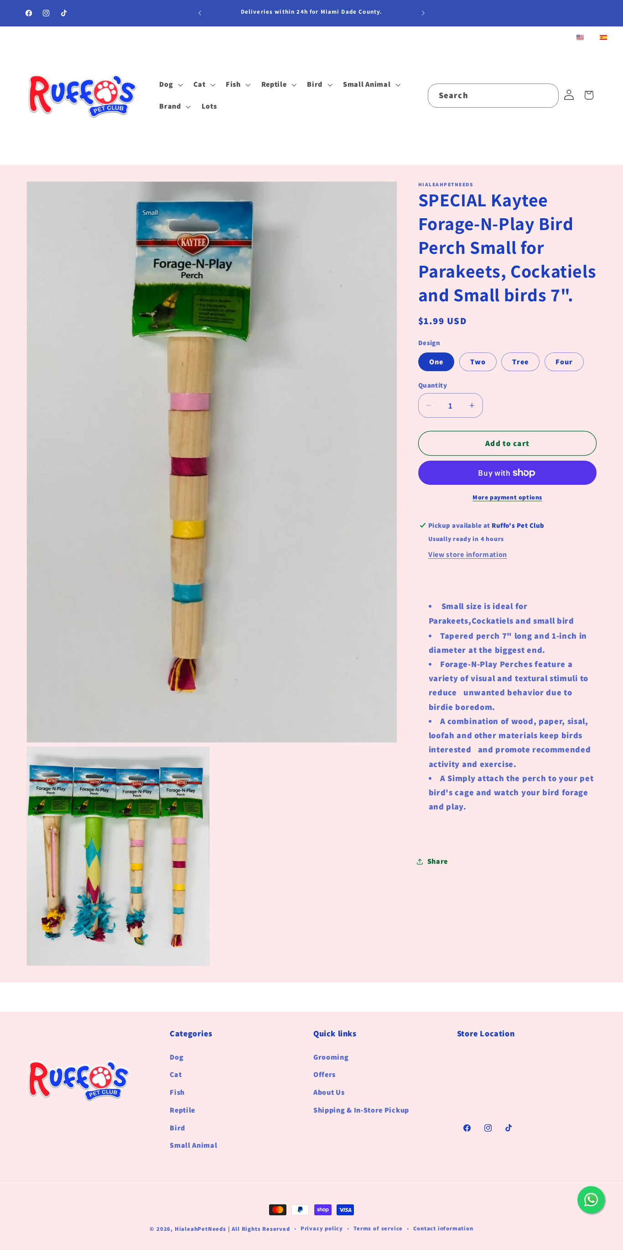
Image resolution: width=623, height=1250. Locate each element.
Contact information (443, 1228)
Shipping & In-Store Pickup (361, 1110)
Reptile (182, 1110)
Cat (176, 1074)
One (436, 362)
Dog (176, 1056)
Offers (324, 1074)
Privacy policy (322, 1228)
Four (564, 362)
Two (478, 362)
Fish (177, 1092)
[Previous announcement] (200, 13)
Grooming (331, 1056)
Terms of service (378, 1228)
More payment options (507, 498)
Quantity (432, 385)
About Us (329, 1092)
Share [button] (437, 862)
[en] (580, 38)
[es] (603, 38)
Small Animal (193, 1145)
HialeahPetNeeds (200, 1229)
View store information (467, 554)
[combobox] (493, 96)
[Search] (547, 95)
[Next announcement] (423, 13)
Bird (177, 1127)
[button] (170, 85)
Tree (520, 362)
